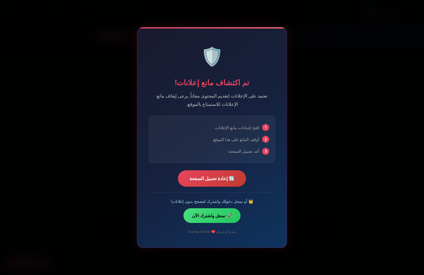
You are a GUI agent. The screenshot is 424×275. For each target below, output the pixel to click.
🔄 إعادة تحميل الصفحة (212, 178)
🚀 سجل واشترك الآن (212, 215)
